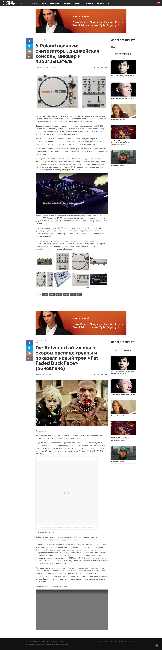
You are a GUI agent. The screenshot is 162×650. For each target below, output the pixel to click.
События (78, 3)
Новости (24, 3)
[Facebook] (29, 41)
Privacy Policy (113, 641)
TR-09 (66, 294)
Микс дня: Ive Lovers (117, 165)
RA (94, 144)
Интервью (67, 3)
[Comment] (29, 51)
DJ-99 (76, 218)
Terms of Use (103, 641)
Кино (44, 3)
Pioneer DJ (49, 236)
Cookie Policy (123, 641)
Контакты (89, 3)
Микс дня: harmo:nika (118, 119)
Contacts (132, 641)
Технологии (45, 39)
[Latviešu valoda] (112, 47)
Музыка (35, 3)
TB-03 (59, 294)
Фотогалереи (55, 3)
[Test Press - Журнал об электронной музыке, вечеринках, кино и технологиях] (10, 3)
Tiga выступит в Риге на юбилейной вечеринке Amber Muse (122, 76)
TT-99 (59, 218)
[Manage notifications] (156, 645)
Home (37, 39)
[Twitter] (29, 46)
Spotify (101, 3)
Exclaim (39, 558)
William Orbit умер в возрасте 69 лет (123, 98)
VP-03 (79, 294)
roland (52, 294)
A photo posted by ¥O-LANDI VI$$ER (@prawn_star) (56, 527)
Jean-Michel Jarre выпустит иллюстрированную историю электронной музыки (120, 142)
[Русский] (114, 47)
